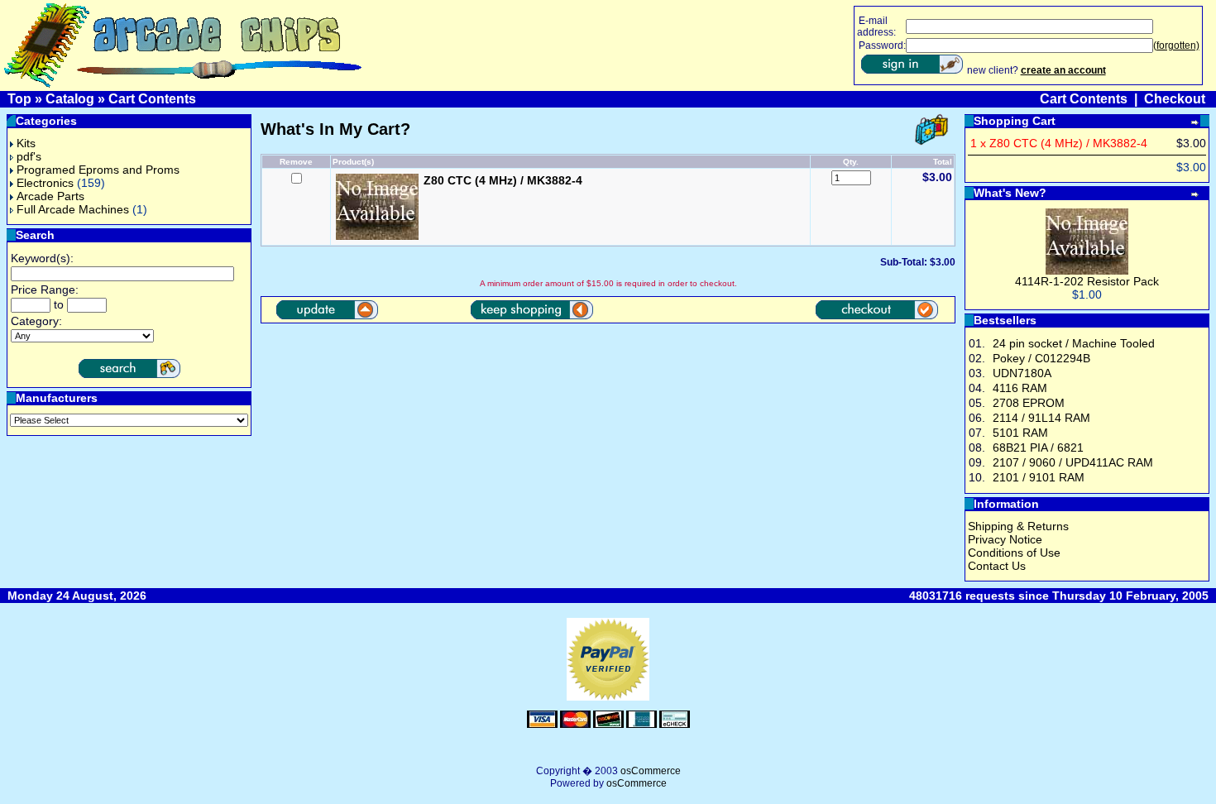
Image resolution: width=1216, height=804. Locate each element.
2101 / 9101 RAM (1038, 477)
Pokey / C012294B (1041, 358)
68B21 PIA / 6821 (1038, 447)
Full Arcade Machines (73, 209)
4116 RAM (1020, 388)
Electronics (45, 182)
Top (19, 99)
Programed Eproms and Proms (98, 169)
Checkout (1174, 99)
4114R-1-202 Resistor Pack (1087, 281)
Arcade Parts (50, 196)
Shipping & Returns (1018, 526)
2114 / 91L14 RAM (1041, 417)
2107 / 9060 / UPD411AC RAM (1073, 462)
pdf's (29, 156)
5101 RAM (1020, 432)
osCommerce (650, 771)
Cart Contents (152, 99)
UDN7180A (1022, 373)
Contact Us (997, 565)
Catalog (69, 99)
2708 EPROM (1029, 402)
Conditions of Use (1014, 552)
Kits (26, 143)
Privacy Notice (1005, 539)
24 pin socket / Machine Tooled (1074, 343)
